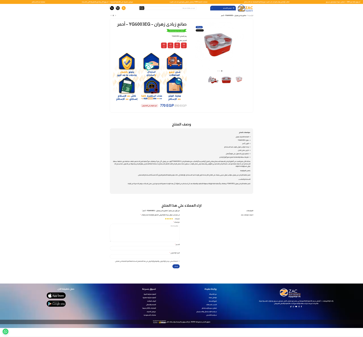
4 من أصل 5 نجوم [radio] (167, 219)
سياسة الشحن (211, 315)
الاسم (177, 244)
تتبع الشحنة (213, 301)
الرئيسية (250, 15)
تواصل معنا (213, 297)
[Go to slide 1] (221, 70)
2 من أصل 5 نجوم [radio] (170, 219)
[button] (5, 331)
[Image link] (290, 292)
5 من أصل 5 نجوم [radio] (166, 219)
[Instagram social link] (299, 306)
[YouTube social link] (296, 306)
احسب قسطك (211, 304)
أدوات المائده (151, 301)
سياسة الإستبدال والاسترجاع (207, 311)
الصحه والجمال (151, 304)
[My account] (124, 8)
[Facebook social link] (301, 306)
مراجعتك (176, 222)
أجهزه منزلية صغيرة (149, 297)
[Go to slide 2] (219, 70)
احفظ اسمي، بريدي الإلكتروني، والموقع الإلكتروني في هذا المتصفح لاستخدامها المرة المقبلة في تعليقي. (146, 261)
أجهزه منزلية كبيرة (150, 294)
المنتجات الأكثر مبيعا (149, 308)
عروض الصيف (151, 311)
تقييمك (177, 219)
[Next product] (111, 15)
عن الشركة (213, 294)
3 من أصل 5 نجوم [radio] (169, 219)
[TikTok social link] (291, 306)
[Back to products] (113, 15)
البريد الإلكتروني (175, 253)
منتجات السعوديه (150, 315)
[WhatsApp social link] (293, 306)
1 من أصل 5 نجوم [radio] (172, 219)
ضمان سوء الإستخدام (209, 308)
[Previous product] (115, 15)
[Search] (141, 8)
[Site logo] (245, 8)
